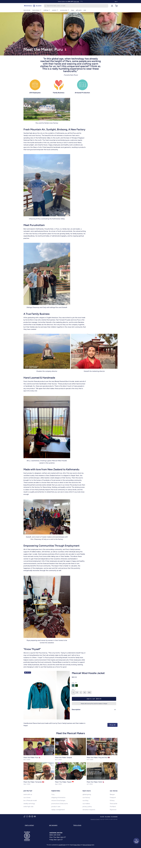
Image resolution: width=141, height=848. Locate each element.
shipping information (58, 797)
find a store (77, 825)
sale (85, 10)
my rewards (114, 816)
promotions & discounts (59, 803)
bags (72, 10)
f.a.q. (53, 794)
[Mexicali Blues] (33, 5)
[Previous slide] (26, 695)
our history (86, 797)
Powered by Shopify (95, 819)
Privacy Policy (76, 845)
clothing (45, 10)
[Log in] (111, 6)
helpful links (55, 791)
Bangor (112, 794)
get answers (53, 825)
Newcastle (113, 803)
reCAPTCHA (62, 845)
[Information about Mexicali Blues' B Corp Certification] (36, 836)
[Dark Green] (76, 685)
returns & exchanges (58, 800)
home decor (36, 10)
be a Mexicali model (30, 800)
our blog (85, 800)
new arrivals (27, 10)
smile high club (28, 806)
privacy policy (87, 806)
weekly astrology (29, 803)
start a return (29, 825)
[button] (94, 699)
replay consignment (58, 809)
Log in (116, 1)
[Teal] (73, 685)
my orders (107, 816)
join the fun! (28, 791)
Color (74, 682)
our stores (27, 797)
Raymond (113, 809)
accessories (63, 10)
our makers (86, 803)
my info (102, 816)
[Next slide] (67, 695)
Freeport (113, 797)
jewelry (54, 10)
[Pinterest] (32, 816)
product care (55, 806)
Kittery (112, 800)
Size (73, 689)
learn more (87, 791)
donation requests (89, 809)
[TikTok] (24, 816)
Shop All (112, 725)
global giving (87, 794)
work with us (28, 794)
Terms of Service (87, 845)
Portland (113, 806)
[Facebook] (30, 816)
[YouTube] (35, 816)
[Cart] (116, 6)
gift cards (79, 10)
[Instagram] (27, 816)
